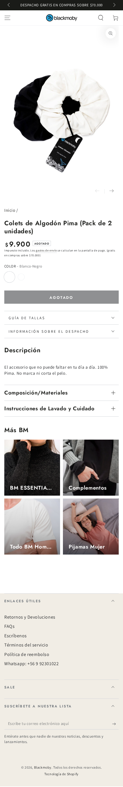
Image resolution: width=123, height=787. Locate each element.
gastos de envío (46, 250)
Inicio (9, 210)
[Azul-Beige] (21, 277)
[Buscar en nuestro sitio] (100, 18)
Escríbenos (15, 636)
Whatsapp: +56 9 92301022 (31, 664)
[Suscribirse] (115, 723)
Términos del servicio (26, 645)
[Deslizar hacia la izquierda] (9, 5)
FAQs (9, 626)
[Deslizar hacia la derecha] (114, 5)
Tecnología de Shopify (61, 774)
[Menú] (7, 18)
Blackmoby (42, 767)
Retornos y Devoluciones (29, 617)
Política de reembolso (26, 654)
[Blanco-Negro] (9, 277)
